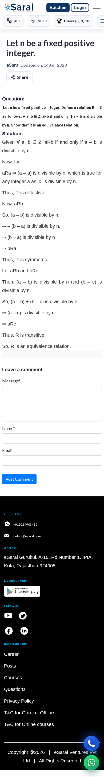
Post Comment (19, 479)
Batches (58, 7)
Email (7, 450)
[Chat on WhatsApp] (91, 762)
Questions (15, 689)
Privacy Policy (19, 701)
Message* (11, 380)
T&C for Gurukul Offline (29, 712)
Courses (13, 677)
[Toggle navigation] (96, 7)
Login (80, 7)
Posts (10, 666)
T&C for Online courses (29, 724)
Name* (8, 428)
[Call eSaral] (91, 743)
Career (11, 654)
